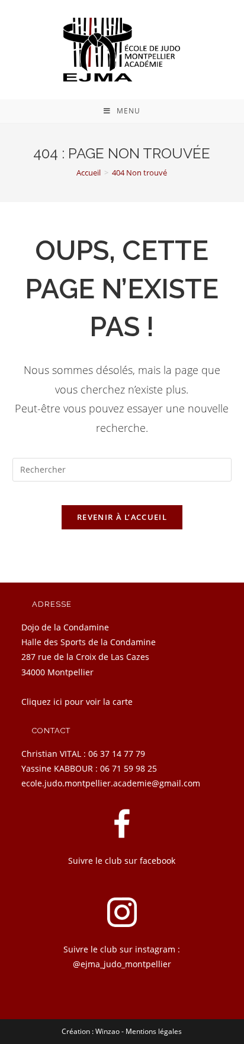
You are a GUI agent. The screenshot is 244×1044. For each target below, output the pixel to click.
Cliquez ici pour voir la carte (77, 701)
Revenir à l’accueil (122, 517)
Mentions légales (154, 1031)
